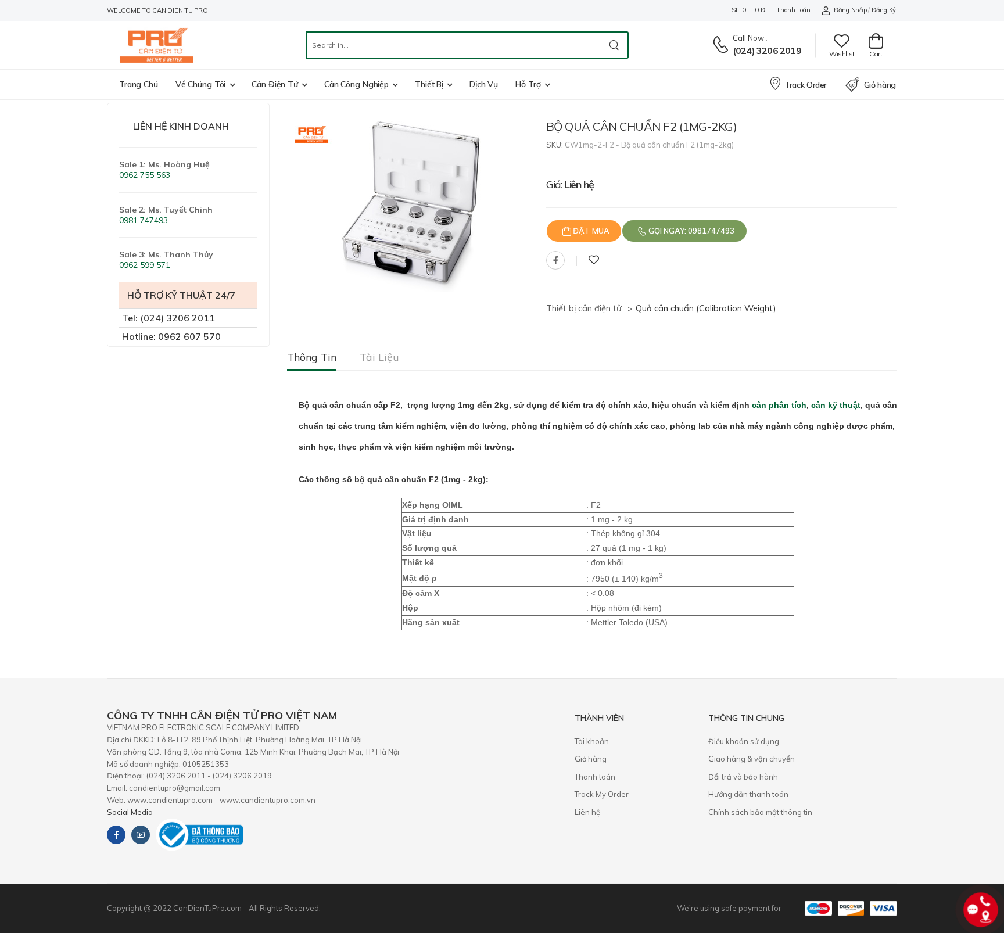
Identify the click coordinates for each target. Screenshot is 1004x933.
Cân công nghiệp (356, 84)
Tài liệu (379, 357)
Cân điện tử (275, 84)
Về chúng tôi (200, 84)
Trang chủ (138, 84)
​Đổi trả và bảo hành (743, 776)
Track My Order (602, 794)
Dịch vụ (483, 84)
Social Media (130, 812)
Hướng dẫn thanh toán (748, 794)
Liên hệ (587, 812)
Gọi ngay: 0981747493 (690, 230)
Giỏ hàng (880, 85)
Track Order (805, 85)
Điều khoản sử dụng (743, 741)
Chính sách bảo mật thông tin (760, 812)
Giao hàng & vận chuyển (751, 758)
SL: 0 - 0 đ (748, 10)
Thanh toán (793, 10)
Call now (748, 37)
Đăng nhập (850, 10)
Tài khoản (592, 741)
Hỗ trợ (527, 84)
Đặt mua (590, 230)
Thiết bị (429, 84)
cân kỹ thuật (835, 405)
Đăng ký (884, 10)
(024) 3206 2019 (767, 50)
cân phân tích (779, 405)
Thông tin (311, 357)
